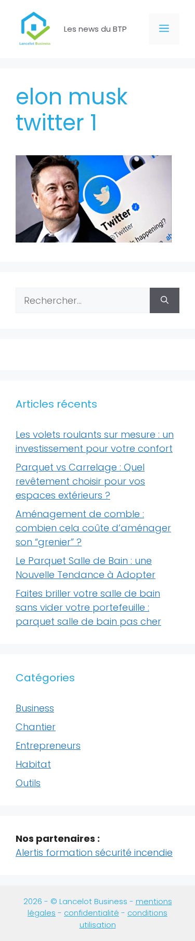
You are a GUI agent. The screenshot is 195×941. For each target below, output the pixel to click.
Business (35, 708)
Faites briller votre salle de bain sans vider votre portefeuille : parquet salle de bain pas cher (88, 607)
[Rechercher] (164, 300)
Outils (28, 782)
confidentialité (91, 912)
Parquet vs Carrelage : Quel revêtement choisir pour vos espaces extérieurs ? (80, 481)
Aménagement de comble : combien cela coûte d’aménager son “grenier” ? (93, 527)
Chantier (36, 726)
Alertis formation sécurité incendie (94, 852)
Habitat (33, 764)
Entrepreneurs (48, 745)
